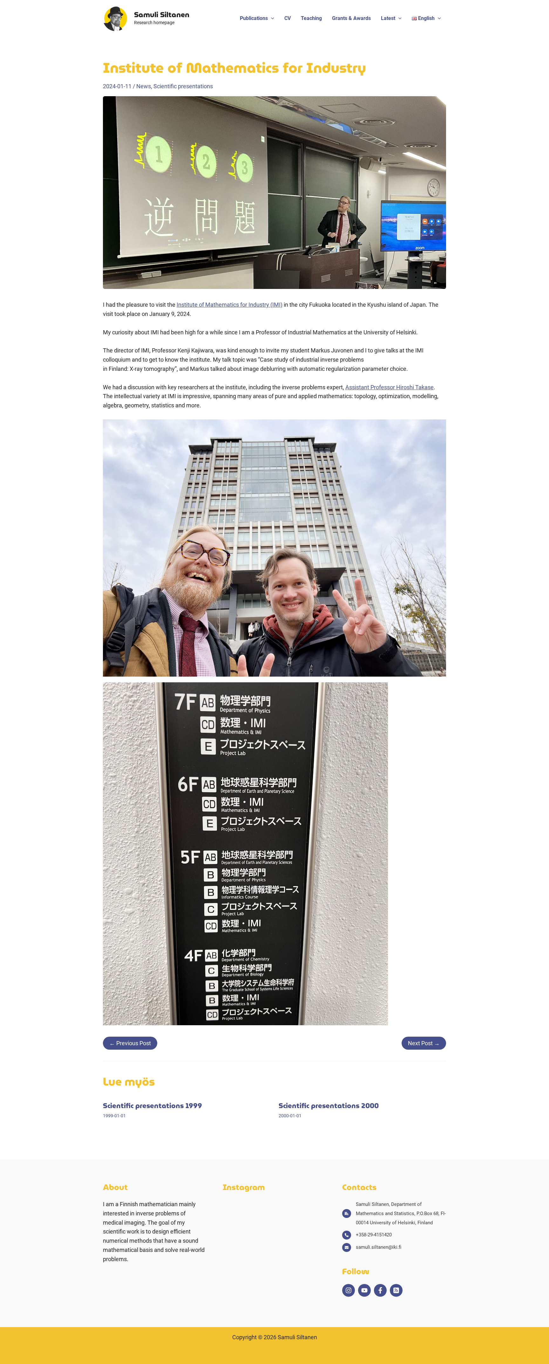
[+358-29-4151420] (367, 1235)
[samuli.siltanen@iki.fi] (371, 1247)
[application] (271, 18)
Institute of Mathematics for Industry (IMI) (229, 304)
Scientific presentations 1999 (152, 1105)
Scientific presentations (183, 86)
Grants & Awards (351, 18)
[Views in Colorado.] (303, 1208)
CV (287, 18)
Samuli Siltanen (161, 14)
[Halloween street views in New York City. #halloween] (269, 1208)
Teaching (311, 18)
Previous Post (130, 1043)
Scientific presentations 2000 (329, 1105)
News (143, 86)
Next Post (424, 1043)
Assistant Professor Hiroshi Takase (389, 387)
